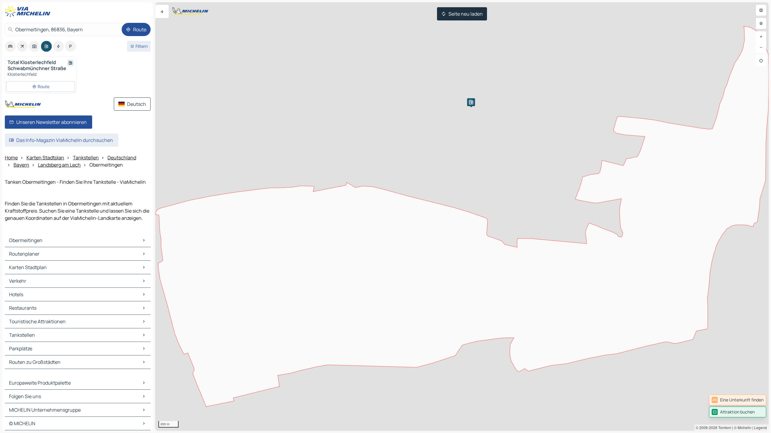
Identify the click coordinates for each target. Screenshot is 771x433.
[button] (471, 102)
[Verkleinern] (761, 47)
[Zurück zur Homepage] (29, 11)
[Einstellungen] (761, 23)
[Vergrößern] (761, 36)
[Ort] (761, 60)
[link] (737, 400)
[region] (462, 216)
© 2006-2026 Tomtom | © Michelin (723, 427)
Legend (760, 427)
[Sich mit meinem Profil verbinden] (761, 10)
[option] (10, 46)
